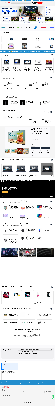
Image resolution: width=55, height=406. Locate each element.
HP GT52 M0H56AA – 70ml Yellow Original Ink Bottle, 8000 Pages (49, 301)
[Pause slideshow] (33, 23)
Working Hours (15, 386)
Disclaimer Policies (46, 390)
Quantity (32, 144)
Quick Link (25, 386)
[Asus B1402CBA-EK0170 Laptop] (21, 169)
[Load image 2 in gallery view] (14, 151)
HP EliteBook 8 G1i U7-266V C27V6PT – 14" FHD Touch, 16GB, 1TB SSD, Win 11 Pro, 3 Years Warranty (6, 69)
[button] (52, 2)
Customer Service (35, 390)
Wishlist (34, 388)
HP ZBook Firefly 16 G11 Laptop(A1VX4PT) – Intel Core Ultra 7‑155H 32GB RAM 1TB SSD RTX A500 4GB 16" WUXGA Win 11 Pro (49, 70)
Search (35, 2)
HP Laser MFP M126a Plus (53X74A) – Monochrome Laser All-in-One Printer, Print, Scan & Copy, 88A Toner (48, 85)
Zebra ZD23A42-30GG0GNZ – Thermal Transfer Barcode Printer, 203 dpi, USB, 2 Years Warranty (30, 230)
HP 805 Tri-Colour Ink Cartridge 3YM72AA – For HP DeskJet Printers (27, 301)
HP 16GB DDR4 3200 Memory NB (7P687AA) (29, 323)
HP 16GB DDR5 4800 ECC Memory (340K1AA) (13, 323)
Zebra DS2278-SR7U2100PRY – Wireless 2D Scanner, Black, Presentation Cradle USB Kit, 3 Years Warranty (13, 231)
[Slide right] (53, 54)
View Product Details (33, 155)
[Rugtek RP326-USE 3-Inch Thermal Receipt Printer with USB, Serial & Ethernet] (22, 238)
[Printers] (35, 39)
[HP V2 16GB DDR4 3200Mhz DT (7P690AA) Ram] (22, 314)
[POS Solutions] (35, 46)
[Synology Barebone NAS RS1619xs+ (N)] (5, 117)
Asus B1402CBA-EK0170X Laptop (33, 176)
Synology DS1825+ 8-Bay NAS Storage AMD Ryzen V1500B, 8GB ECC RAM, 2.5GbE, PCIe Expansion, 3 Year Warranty (48, 120)
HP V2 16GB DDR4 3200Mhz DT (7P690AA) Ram (29, 315)
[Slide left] (51, 54)
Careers (24, 392)
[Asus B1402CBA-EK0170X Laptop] (34, 169)
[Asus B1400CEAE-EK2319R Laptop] (8, 169)
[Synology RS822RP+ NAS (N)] (18, 117)
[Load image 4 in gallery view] (26, 151)
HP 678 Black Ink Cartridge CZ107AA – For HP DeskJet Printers (6, 301)
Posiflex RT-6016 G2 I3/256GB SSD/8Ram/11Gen (47, 238)
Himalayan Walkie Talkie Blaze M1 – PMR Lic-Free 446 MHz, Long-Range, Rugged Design (47, 103)
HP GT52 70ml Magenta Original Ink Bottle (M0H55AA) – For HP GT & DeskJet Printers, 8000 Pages (38, 302)
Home (23, 388)
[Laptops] (8, 39)
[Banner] (3, 27)
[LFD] (48, 39)
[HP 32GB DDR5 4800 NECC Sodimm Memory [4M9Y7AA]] (5, 314)
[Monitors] (8, 46)
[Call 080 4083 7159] (53, 398)
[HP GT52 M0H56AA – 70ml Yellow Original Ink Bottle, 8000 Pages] (48, 294)
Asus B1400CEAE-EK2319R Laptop (6, 176)
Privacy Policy (46, 388)
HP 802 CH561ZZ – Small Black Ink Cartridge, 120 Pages (16, 301)
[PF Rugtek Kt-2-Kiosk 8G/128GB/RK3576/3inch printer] (39, 230)
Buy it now (45, 148)
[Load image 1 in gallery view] (8, 151)
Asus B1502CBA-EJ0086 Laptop (47, 175)
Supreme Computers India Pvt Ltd (28, 405)
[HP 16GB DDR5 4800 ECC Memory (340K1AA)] (5, 322)
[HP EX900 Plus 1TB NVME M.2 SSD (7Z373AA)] (39, 322)
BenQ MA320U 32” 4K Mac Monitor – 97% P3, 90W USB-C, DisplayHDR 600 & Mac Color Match (13, 216)
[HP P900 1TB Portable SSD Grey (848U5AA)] (39, 314)
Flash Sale (40, 2)
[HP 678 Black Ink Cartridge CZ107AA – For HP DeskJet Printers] (6, 294)
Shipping (35, 139)
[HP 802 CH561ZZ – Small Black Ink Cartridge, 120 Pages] (17, 294)
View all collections (52, 33)
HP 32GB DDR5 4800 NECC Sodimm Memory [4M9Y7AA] (13, 315)
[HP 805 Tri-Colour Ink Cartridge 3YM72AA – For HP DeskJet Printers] (27, 294)
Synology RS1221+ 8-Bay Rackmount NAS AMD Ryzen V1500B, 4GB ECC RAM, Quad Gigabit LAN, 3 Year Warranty (36, 120)
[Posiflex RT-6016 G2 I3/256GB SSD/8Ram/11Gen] (39, 238)
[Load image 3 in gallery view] (20, 151)
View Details (3, 369)
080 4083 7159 (5, 374)
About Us (24, 391)
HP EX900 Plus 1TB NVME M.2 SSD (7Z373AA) (47, 323)
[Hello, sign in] (50, 2)
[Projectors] (21, 46)
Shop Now (4, 191)
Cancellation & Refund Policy (48, 391)
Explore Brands (25, 390)
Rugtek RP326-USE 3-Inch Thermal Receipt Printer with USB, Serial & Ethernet (30, 238)
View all (46, 111)
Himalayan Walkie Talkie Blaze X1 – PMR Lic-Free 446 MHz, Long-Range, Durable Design (13, 103)
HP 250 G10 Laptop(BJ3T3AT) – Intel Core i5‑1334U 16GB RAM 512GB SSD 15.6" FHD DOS (27, 69)
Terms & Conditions (48, 386)
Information (35, 386)
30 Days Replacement (47, 392)
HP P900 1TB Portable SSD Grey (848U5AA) (47, 315)
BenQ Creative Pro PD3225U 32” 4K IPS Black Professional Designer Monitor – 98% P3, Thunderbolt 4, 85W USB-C (47, 216)
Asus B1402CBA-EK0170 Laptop (20, 175)
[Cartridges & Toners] (48, 46)
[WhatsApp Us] (53, 396)
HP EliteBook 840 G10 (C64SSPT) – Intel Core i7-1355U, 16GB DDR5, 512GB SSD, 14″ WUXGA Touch (17, 69)
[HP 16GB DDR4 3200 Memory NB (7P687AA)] (22, 322)
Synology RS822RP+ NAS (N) (23, 118)
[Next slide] (32, 23)
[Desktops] (21, 39)
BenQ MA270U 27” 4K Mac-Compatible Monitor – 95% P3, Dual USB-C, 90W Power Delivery (30, 217)
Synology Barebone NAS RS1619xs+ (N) (10, 118)
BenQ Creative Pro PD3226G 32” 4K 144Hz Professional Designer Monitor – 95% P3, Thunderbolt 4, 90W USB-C (47, 208)
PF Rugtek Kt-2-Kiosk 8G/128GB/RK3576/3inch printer (47, 230)
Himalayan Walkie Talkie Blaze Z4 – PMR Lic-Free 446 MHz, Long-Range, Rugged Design (30, 103)
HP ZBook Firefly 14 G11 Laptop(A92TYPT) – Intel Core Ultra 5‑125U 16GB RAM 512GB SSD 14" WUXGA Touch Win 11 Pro (38, 70)
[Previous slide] (21, 23)
